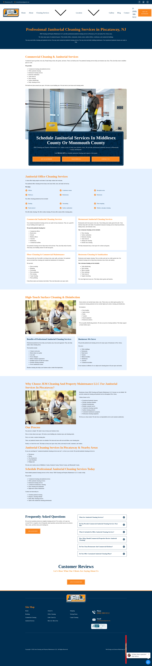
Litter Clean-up (52, 617)
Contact (126, 13)
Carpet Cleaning (74, 617)
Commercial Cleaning (30, 617)
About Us (50, 610)
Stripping (72, 610)
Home (23, 13)
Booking (27, 614)
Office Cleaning (52, 614)
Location (79, 13)
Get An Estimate (144, 13)
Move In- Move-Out (53, 620)
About (31, 13)
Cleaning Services (42, 13)
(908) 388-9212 (103, 613)
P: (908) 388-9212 (134, 13)
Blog (119, 13)
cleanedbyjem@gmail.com (103, 620)
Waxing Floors (73, 614)
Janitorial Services (29, 620)
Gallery (111, 13)
